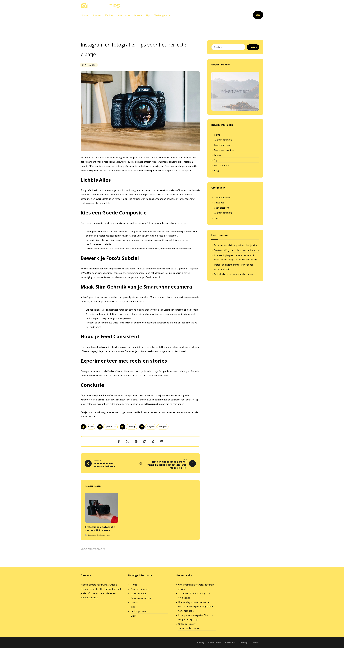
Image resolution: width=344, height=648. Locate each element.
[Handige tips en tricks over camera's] (100, 5)
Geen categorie (221, 207)
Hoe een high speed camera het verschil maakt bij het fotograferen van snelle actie (235, 257)
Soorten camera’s (223, 139)
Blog (216, 170)
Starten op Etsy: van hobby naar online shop (236, 250)
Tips (216, 160)
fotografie (151, 427)
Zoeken (253, 47)
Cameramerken (222, 145)
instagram (163, 427)
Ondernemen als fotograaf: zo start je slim (235, 245)
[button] (119, 441)
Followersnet (151, 403)
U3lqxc (91, 427)
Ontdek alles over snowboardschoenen (233, 274)
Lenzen (217, 155)
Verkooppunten (222, 165)
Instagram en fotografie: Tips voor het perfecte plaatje (233, 267)
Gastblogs (131, 427)
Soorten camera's (103, 535)
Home (217, 134)
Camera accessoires (224, 150)
